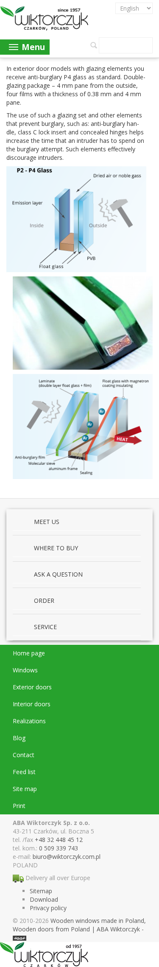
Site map (25, 789)
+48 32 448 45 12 (59, 840)
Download (44, 899)
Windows (25, 670)
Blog (19, 738)
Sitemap (41, 891)
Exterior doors (32, 687)
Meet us (46, 522)
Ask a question (58, 574)
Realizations (29, 721)
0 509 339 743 (58, 848)
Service (45, 627)
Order (44, 600)
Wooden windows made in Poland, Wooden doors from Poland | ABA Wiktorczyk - (79, 925)
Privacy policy (48, 908)
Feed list (24, 772)
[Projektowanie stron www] (19, 938)
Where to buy (56, 548)
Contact (23, 755)
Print (19, 806)
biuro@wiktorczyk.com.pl (66, 857)
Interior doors (31, 704)
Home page (29, 653)
